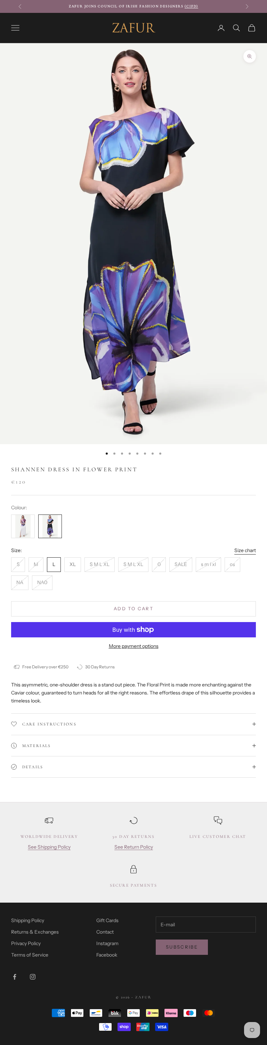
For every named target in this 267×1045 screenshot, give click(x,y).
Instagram (107, 943)
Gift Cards (107, 920)
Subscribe (182, 947)
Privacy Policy (26, 943)
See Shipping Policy (49, 847)
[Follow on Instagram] (32, 976)
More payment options (134, 646)
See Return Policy (133, 847)
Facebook (106, 955)
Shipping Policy (27, 920)
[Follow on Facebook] (14, 976)
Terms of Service (29, 955)
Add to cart (133, 608)
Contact (105, 932)
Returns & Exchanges (35, 932)
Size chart (245, 550)
